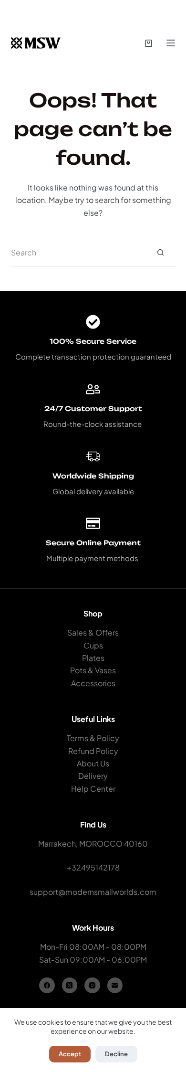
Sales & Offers (93, 632)
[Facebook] (47, 985)
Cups (93, 645)
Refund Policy (93, 751)
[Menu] (170, 43)
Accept (70, 1054)
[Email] (115, 985)
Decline (116, 1054)
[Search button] (160, 252)
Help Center (93, 789)
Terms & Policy (93, 738)
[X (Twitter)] (70, 985)
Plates (93, 658)
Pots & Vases (93, 670)
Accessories (93, 683)
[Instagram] (92, 985)
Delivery (93, 776)
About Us (93, 763)
